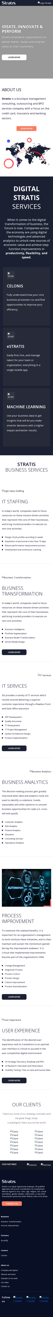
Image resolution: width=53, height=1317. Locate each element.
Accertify (4, 1240)
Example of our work (9, 1278)
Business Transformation (11, 1221)
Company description (9, 1270)
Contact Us (12, 1203)
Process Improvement (10, 1225)
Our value (5, 1282)
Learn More (14, 57)
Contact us (5, 1286)
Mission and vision (8, 1274)
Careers (4, 1255)
